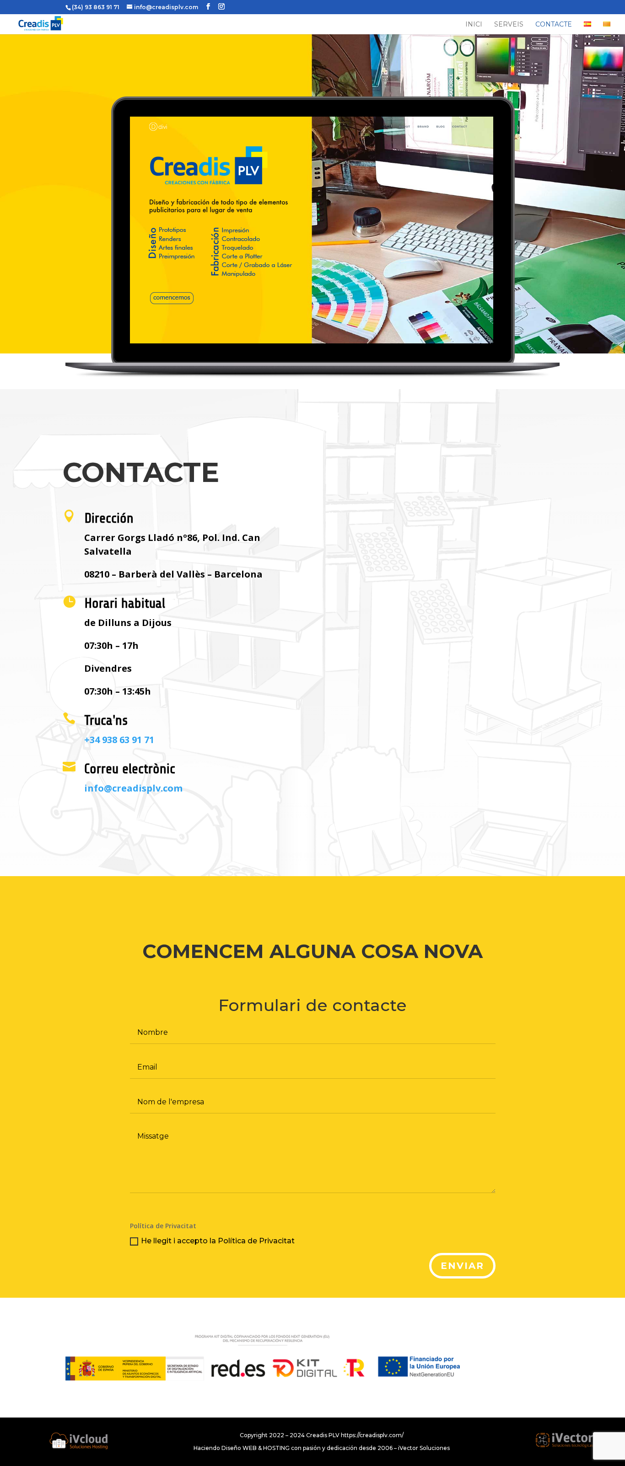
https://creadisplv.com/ (372, 1435)
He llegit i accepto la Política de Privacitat (218, 1240)
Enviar (462, 1265)
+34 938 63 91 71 (119, 739)
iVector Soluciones (424, 1448)
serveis (508, 24)
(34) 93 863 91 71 (95, 7)
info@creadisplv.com (133, 788)
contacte (553, 24)
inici (473, 24)
